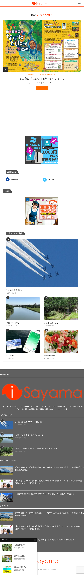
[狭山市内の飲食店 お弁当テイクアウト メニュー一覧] (61, 341)
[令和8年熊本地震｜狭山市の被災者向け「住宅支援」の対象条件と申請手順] (6, 497)
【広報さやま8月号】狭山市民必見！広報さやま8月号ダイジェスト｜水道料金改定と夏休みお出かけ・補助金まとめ (48, 482)
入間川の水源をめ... (51, 323)
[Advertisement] (19, 117)
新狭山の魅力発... (20, 567)
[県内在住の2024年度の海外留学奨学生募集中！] (7, 558)
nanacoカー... (11, 356)
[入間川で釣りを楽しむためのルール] (23, 308)
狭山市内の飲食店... (51, 356)
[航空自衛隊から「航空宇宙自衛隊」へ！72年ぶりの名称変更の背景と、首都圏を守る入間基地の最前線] (6, 470)
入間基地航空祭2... (14, 290)
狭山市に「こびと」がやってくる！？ (42, 78)
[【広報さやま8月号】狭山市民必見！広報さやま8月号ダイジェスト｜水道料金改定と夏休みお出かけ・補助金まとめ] (6, 484)
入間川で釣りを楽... (12, 323)
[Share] (5, 69)
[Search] (83, 3)
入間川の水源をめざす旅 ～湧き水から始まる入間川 (36, 448)
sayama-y (31, 83)
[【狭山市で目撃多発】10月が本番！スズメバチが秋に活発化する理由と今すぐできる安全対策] (7, 547)
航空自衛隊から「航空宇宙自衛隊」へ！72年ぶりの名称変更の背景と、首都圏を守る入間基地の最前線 (49, 468)
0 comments (54, 83)
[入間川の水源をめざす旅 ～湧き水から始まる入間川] (61, 308)
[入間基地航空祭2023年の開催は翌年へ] (42, 263)
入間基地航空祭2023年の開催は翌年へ (30, 422)
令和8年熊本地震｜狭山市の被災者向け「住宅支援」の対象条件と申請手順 (44, 494)
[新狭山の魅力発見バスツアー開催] (7, 569)
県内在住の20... (19, 556)
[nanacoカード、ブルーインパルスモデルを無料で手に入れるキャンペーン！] (23, 341)
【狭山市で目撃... (20, 545)
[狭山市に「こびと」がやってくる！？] (42, 46)
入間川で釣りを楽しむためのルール (29, 435)
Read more (41, 88)
